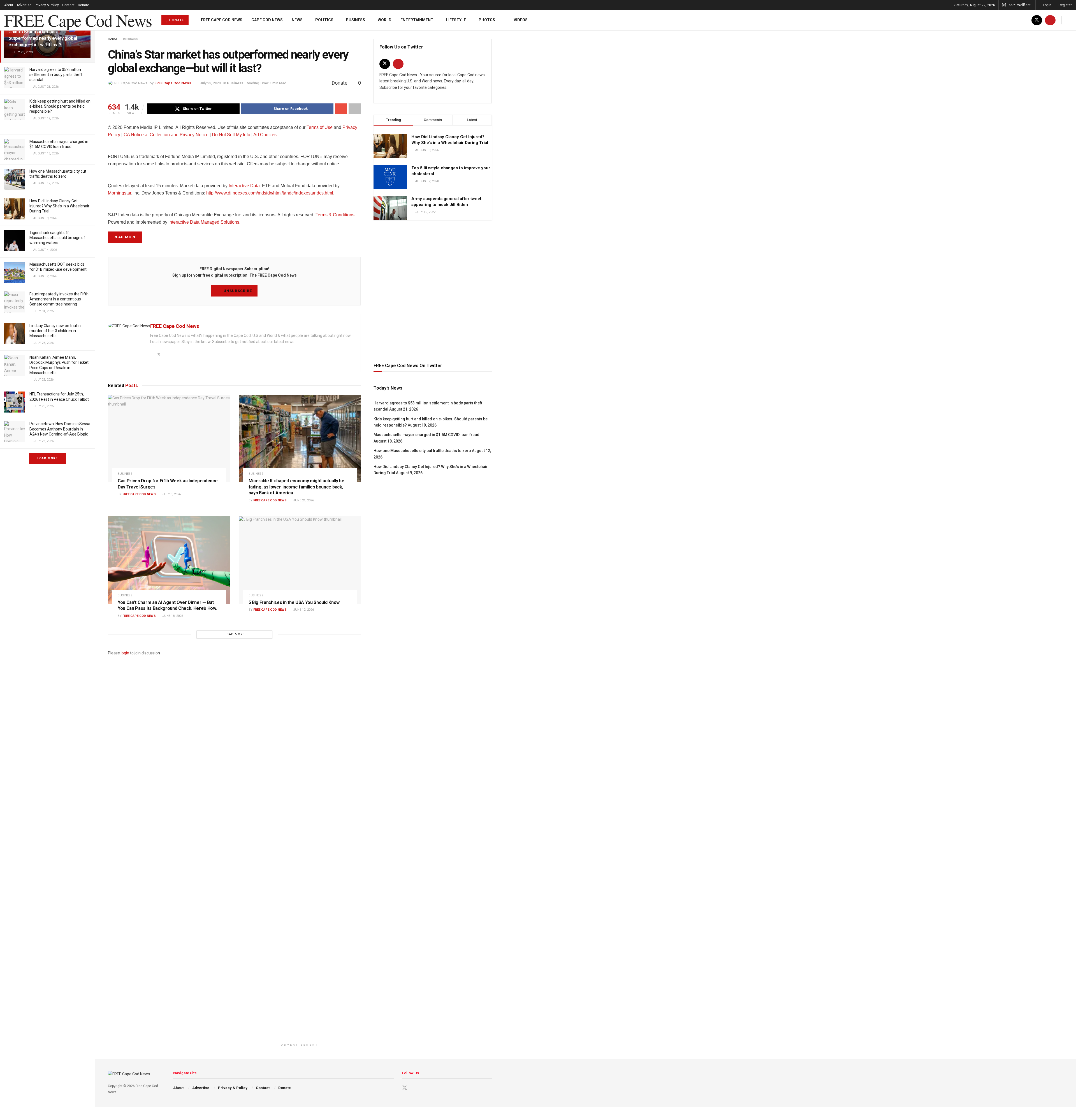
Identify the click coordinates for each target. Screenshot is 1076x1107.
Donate (83, 5)
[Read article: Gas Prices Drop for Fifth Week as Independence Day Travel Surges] (169, 438)
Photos (487, 20)
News (297, 20)
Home (112, 39)
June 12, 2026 (303, 610)
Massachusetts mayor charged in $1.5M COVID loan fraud (426, 434)
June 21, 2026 (303, 500)
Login (1046, 5)
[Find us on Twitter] (1036, 20)
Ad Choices (265, 134)
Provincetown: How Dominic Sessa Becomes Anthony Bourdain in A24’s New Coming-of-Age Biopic (59, 429)
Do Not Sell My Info (231, 134)
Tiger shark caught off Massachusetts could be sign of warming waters (57, 237)
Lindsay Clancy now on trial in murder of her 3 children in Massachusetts (55, 330)
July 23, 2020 (210, 83)
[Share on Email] (341, 108)
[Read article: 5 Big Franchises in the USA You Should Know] (300, 560)
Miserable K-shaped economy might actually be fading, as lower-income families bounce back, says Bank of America (296, 486)
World (384, 20)
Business (355, 20)
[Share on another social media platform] (355, 108)
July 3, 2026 (171, 494)
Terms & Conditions (335, 214)
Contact (68, 5)
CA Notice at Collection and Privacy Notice (166, 134)
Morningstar (119, 193)
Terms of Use (320, 127)
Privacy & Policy (47, 5)
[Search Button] (1070, 20)
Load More (47, 458)
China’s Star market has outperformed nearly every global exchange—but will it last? (42, 38)
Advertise (24, 5)
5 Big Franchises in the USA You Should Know (294, 602)
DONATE (176, 20)
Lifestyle (456, 20)
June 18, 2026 (172, 616)
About (8, 5)
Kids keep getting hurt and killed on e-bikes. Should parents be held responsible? (60, 106)
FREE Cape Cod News (78, 20)
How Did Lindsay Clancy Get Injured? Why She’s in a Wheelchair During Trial (59, 206)
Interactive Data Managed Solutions (203, 222)
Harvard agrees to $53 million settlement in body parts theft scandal (55, 74)
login (125, 653)
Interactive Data (244, 185)
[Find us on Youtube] (1050, 20)
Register (1065, 5)
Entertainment (416, 20)
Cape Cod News (267, 20)
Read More (124, 237)
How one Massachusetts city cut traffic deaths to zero (422, 450)
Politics (324, 20)
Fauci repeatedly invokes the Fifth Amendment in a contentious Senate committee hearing (59, 299)
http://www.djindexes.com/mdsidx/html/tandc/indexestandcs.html (269, 193)
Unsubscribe (237, 291)
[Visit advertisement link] (433, 290)
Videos (521, 20)
